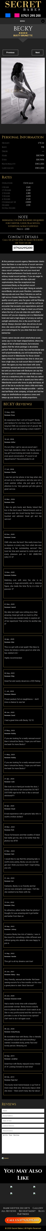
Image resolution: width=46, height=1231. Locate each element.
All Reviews (8, 1211)
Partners (23, 1214)
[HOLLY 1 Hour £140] (34, 1193)
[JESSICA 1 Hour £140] (34, 1187)
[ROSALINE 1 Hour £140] (11, 1187)
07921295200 (23, 248)
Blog (41, 1211)
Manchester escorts (16, 1208)
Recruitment (27, 1211)
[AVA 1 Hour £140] (11, 1193)
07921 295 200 (31, 15)
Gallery (38, 1208)
